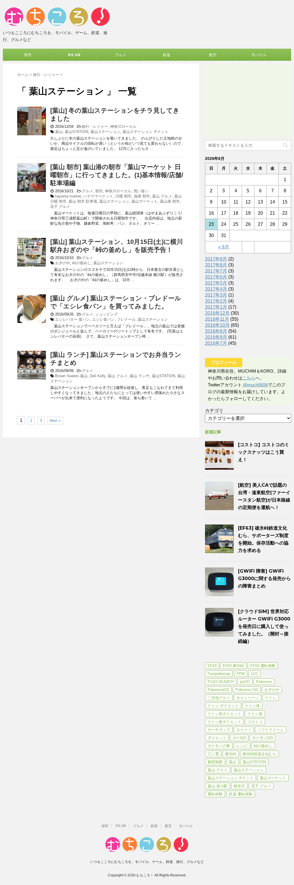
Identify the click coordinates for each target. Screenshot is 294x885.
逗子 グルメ (60, 206)
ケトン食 (254, 714)
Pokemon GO (246, 690)
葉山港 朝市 (170, 201)
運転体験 (215, 794)
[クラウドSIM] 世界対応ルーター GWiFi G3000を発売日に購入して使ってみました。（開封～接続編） (264, 626)
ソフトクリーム (271, 730)
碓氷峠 (230, 754)
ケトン (270, 698)
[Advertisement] (248, 99)
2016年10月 (217, 325)
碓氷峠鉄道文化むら (259, 754)
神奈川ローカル (123, 126)
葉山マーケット (144, 201)
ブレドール (126, 319)
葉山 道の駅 (217, 786)
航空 (212, 54)
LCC (254, 673)
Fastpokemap (219, 673)
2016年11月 (217, 319)
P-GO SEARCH (221, 682)
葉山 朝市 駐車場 (83, 201)
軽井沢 (239, 786)
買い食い (141, 191)
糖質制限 (215, 762)
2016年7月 (216, 343)
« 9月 (223, 246)
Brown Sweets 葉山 (71, 376)
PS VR (74, 54)
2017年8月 (216, 265)
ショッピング (106, 314)
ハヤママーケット (98, 196)
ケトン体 (252, 706)
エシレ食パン (103, 319)
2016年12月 (217, 313)
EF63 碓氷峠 (233, 665)
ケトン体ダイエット (224, 714)
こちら (248, 377)
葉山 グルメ (162, 196)
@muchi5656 (255, 384)
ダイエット (217, 738)
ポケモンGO (262, 738)
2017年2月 (216, 301)
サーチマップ (219, 730)
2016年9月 (216, 331)
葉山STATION (76, 132)
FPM (241, 673)
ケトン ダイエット (223, 706)
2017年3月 (216, 295)
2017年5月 (216, 283)
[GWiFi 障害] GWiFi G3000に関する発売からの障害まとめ (264, 578)
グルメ (120, 54)
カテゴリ (214, 410)
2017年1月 (216, 307)
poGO (245, 682)
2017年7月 (216, 271)
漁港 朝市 (142, 196)
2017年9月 (216, 259)
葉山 (59, 132)
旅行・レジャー (95, 126)
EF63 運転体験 (262, 665)
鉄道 (166, 54)
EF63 (212, 665)
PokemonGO (218, 690)
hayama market (68, 196)
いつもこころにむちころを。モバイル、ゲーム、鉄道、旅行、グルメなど (147, 862)
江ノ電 (213, 754)
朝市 (28, 54)
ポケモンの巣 (219, 746)
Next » (55, 420)
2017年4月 (216, 289)
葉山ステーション (105, 132)
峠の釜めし (81, 263)
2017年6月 (216, 277)
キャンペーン (247, 698)
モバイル (259, 54)
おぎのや (62, 263)
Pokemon (264, 682)
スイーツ (243, 730)
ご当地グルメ (219, 698)
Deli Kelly (97, 376)
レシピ (241, 746)
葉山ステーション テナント (146, 132)
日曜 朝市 (123, 196)
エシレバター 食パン (72, 319)
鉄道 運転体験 (240, 794)
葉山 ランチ (140, 376)
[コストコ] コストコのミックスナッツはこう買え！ (263, 452)
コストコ (254, 722)
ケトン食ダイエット (224, 722)
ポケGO (239, 738)
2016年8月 (216, 337)
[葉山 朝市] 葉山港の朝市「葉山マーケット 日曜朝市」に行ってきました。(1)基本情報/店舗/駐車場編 (116, 175)
